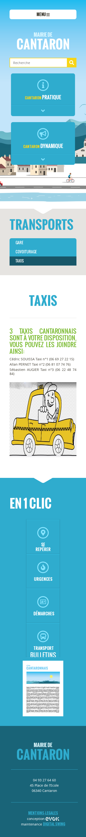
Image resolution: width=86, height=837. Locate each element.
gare (19, 242)
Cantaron (43, 42)
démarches (43, 614)
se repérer (43, 546)
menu (41, 14)
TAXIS (20, 261)
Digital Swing (54, 824)
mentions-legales (43, 813)
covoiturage (26, 252)
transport (43, 648)
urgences (43, 579)
